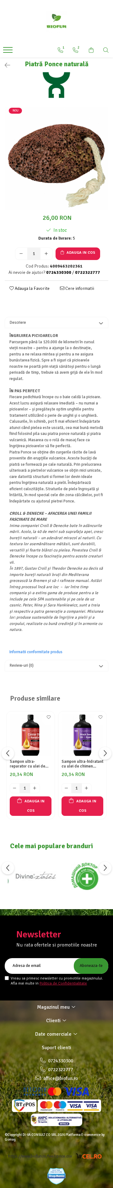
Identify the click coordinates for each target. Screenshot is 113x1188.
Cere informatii (79, 288)
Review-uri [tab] (22, 665)
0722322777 (60, 1069)
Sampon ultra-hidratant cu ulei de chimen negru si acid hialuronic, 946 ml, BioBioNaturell (82, 764)
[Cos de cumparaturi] (91, 50)
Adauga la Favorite (32, 288)
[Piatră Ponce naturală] (56, 158)
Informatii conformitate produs (35, 651)
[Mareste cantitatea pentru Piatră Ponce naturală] (46, 253)
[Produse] (8, 52)
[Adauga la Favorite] (48, 719)
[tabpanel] (56, 158)
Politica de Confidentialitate (63, 983)
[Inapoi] (4, 65)
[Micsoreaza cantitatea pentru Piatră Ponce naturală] (21, 253)
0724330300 (60, 1061)
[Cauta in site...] (106, 50)
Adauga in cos (80, 252)
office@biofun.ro (60, 1078)
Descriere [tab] (18, 322)
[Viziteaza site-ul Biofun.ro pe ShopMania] (56, 1176)
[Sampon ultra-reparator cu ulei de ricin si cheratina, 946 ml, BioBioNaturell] (30, 735)
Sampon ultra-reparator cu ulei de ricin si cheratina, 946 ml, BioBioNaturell (29, 764)
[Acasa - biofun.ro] (56, 22)
